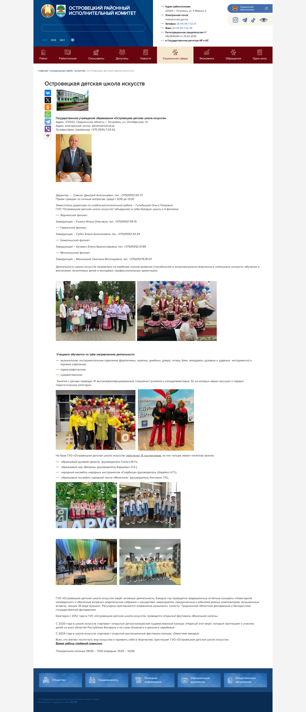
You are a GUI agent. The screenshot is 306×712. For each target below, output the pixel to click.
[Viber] (48, 129)
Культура (80, 71)
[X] (48, 100)
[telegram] (244, 20)
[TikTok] (253, 20)
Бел (62, 40)
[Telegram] (48, 121)
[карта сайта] (72, 39)
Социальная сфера (61, 71)
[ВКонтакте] (48, 93)
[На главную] (48, 11)
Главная (43, 71)
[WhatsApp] (48, 114)
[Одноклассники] (48, 107)
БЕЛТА (74, 702)
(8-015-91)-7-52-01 (186, 23)
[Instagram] (235, 20)
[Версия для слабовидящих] (264, 20)
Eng (53, 40)
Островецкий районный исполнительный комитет (102, 11)
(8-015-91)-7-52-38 (182, 28)
